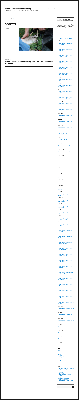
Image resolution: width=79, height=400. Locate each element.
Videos (60, 360)
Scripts (60, 359)
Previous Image (8, 18)
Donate (72, 8)
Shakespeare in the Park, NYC (63, 377)
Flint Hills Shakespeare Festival (63, 369)
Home (42, 8)
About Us (47, 8)
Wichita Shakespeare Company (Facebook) (66, 380)
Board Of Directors (62, 351)
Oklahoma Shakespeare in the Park (64, 374)
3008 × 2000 (7, 30)
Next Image (14, 18)
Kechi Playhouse (61, 373)
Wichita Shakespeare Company (18, 9)
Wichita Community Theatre (63, 379)
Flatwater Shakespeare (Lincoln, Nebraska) (66, 368)
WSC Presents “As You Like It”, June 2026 (65, 38)
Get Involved (65, 8)
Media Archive (56, 8)
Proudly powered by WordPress (23, 394)
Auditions (60, 355)
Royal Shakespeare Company (63, 375)
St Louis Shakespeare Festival (63, 378)
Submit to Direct (62, 356)
